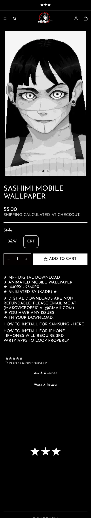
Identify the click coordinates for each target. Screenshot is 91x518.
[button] (45, 373)
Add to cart (62, 259)
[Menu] (5, 18)
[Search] (14, 18)
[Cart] (86, 18)
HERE (78, 325)
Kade (45, 292)
